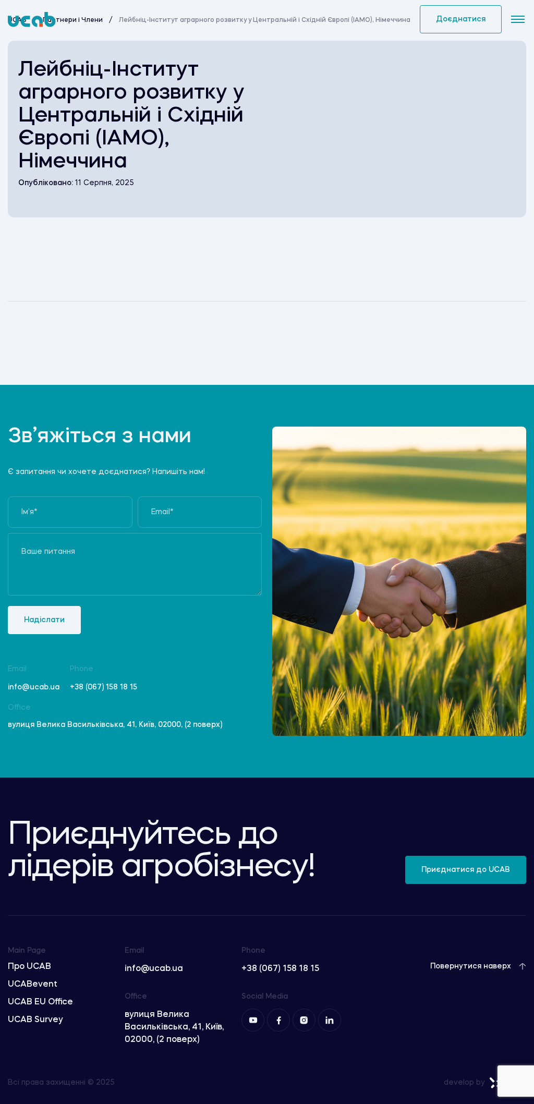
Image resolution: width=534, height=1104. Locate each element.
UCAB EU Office (40, 1002)
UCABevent (32, 984)
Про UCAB (29, 967)
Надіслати (44, 620)
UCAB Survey (35, 1020)
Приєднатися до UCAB (465, 870)
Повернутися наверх (470, 966)
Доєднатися (461, 19)
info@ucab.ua (33, 687)
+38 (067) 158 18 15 (103, 687)
